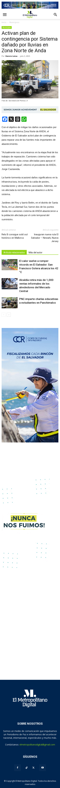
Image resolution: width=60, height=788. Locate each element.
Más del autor (35, 252)
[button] (55, 14)
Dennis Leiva (11, 56)
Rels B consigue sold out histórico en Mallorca (15, 236)
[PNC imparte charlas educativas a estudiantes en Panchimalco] (10, 302)
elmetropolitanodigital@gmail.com (37, 744)
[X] (33, 768)
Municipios (7, 27)
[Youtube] (42, 767)
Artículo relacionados (14, 252)
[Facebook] (17, 767)
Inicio (4, 22)
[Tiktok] (27, 767)
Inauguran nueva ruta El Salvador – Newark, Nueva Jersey (44, 238)
